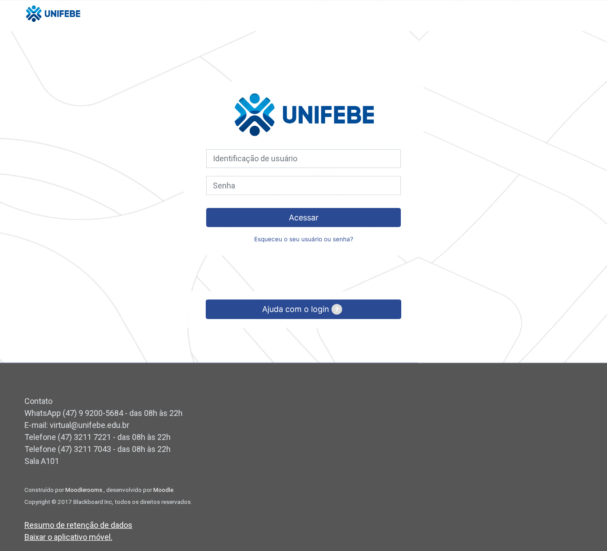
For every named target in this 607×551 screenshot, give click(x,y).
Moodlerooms (84, 489)
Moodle (163, 489)
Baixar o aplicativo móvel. (68, 537)
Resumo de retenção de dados (78, 525)
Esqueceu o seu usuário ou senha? (303, 239)
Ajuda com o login (296, 309)
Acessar (304, 217)
